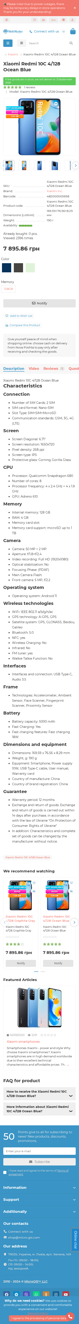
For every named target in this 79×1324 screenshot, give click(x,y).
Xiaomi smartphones (23, 1042)
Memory (7, 282)
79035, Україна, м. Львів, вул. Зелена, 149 (39, 1254)
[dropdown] (6, 19)
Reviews (53, 369)
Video (34, 369)
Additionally (15, 1211)
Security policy (37, 1313)
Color (5, 259)
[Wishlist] (34, 19)
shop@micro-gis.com (24, 1237)
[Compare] (43, 19)
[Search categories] (21, 43)
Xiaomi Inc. (55, 191)
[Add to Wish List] (34, 883)
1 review (28, 87)
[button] (3, 165)
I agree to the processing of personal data (39, 1318)
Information (15, 1187)
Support (11, 1199)
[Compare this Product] (34, 891)
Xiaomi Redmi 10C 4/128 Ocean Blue (56, 918)
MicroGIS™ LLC (36, 1281)
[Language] (63, 19)
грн (53, 19)
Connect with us (46, 31)
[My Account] (72, 19)
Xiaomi (13, 54)
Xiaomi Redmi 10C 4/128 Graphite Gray (20, 918)
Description (13, 369)
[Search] (71, 43)
